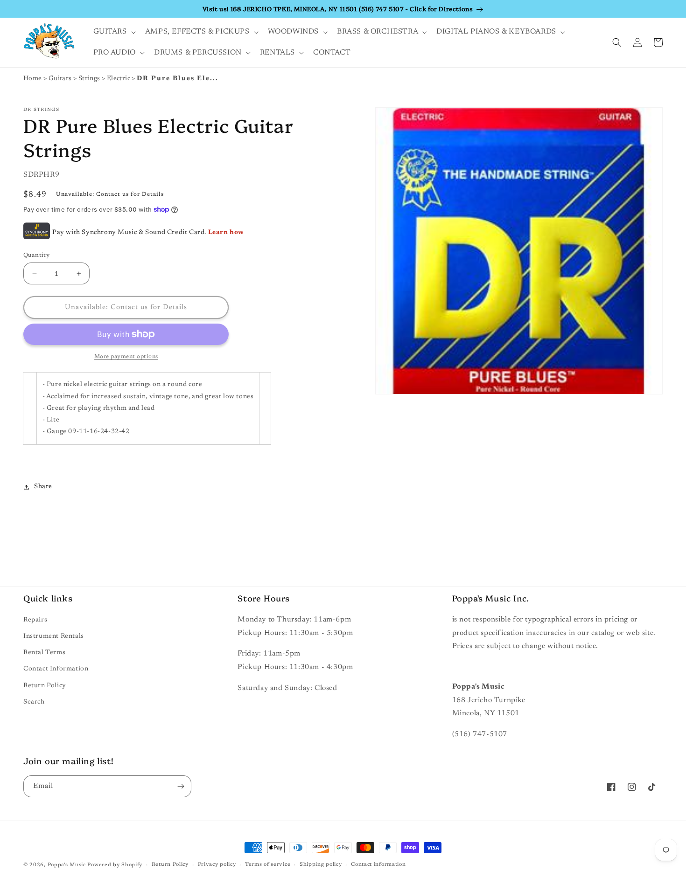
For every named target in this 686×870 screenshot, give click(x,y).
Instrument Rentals (53, 636)
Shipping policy (321, 864)
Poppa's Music (67, 865)
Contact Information (55, 669)
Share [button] (43, 486)
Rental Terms (44, 652)
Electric (119, 79)
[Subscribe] (180, 786)
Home (32, 79)
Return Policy (44, 686)
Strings (90, 79)
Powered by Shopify (114, 865)
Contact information (378, 864)
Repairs (35, 620)
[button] (114, 31)
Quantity (36, 255)
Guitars (61, 79)
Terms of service (267, 864)
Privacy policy (217, 864)
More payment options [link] (126, 356)
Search (34, 702)
